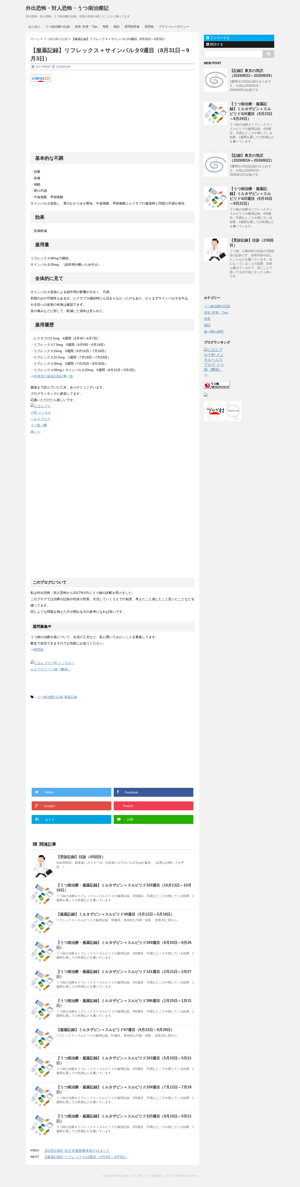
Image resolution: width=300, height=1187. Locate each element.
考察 (105, 26)
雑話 (116, 26)
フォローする (219, 38)
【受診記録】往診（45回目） (80, 857)
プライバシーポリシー (174, 26)
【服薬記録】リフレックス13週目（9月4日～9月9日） (85, 1157)
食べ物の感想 (214, 331)
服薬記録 (70, 697)
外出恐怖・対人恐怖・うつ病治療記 (67, 8)
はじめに (34, 26)
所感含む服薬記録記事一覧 (53, 376)
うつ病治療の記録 (57, 26)
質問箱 (149, 26)
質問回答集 (132, 26)
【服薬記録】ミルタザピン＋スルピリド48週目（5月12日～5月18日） (115, 914)
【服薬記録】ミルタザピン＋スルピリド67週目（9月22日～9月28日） (115, 1030)
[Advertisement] (112, 117)
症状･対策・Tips (86, 26)
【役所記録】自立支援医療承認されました (76, 1151)
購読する (216, 44)
